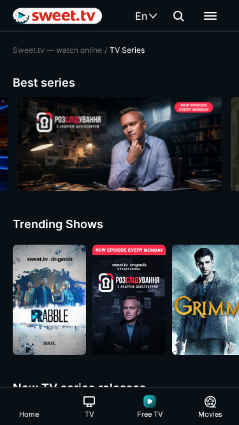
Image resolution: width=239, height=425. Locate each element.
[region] (119, 144)
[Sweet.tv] (57, 16)
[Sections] (210, 16)
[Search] (178, 16)
